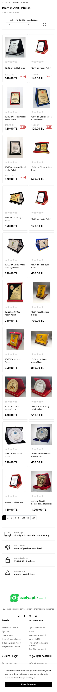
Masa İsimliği (34, 639)
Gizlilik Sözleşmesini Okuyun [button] (24, 678)
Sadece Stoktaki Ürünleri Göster (24, 20)
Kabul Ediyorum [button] (28, 684)
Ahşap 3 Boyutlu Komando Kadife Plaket (41, 502)
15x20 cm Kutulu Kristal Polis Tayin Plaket (15, 266)
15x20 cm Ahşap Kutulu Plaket (41, 168)
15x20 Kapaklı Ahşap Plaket (40, 313)
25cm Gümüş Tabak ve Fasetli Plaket (41, 455)
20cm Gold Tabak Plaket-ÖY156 (12, 408)
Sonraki (25, 517)
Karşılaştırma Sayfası (11, 646)
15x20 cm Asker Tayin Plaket (14, 219)
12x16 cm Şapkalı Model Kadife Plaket (15, 118)
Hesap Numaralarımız (11, 639)
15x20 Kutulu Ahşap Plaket (13, 360)
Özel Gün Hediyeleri (37, 649)
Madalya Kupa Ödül (37, 635)
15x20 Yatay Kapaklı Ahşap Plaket (39, 360)
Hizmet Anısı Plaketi (20, 2)
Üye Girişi (6, 631)
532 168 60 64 (11, 663)
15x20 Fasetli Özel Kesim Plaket (12, 313)
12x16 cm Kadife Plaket (15, 68)
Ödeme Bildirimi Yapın (11, 643)
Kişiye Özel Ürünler (36, 627)
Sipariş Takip (7, 635)
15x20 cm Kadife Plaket (41, 219)
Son (33, 517)
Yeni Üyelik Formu (10, 627)
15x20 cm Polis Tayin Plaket (40, 266)
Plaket (4, 2)
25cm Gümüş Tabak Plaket (13, 455)
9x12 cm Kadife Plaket (14, 502)
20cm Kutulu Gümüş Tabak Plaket (40, 408)
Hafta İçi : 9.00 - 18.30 (37, 663)
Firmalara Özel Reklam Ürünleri (38, 644)
